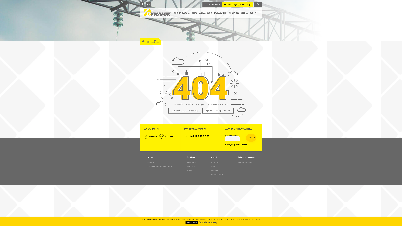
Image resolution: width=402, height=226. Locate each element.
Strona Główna (181, 13)
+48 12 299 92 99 (200, 136)
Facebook (153, 136)
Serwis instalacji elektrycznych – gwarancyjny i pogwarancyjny (250, 46)
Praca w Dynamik (217, 175)
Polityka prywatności (236, 145)
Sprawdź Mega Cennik (218, 110)
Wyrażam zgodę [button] (192, 222)
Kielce (253, 35)
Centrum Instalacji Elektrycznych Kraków (257, 27)
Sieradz (253, 40)
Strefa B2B (233, 13)
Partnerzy (214, 170)
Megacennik (220, 13)
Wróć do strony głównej (185, 110)
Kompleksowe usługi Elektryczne (160, 166)
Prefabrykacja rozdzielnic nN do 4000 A (248, 58)
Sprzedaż (246, 18)
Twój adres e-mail (231, 135)
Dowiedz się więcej (208, 222)
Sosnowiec (255, 44)
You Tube (169, 136)
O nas (194, 13)
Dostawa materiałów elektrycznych (249, 66)
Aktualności (205, 13)
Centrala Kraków (254, 19)
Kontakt (254, 13)
